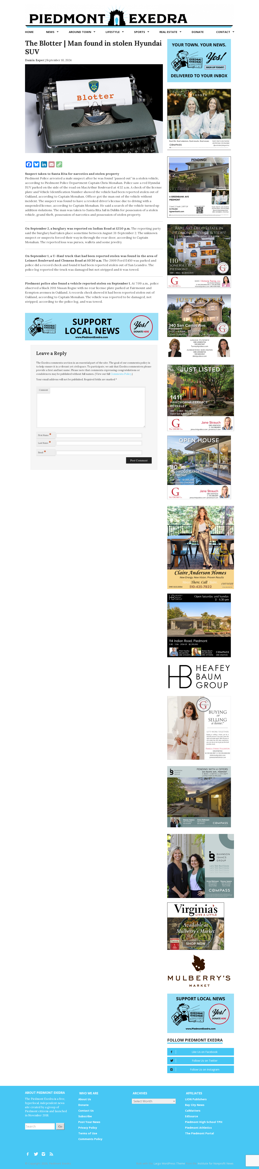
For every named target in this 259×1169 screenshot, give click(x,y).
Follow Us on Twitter (204, 1060)
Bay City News (194, 1105)
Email (42, 451)
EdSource (191, 1116)
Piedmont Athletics (198, 1127)
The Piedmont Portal (199, 1133)
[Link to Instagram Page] (45, 1152)
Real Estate (168, 32)
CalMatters (192, 1110)
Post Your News (89, 1122)
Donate (198, 32)
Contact (223, 32)
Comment (43, 390)
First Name (44, 434)
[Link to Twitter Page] (37, 1152)
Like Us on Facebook (204, 1052)
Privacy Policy (87, 1127)
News (50, 32)
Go (60, 1126)
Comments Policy (121, 374)
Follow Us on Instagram (204, 1069)
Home (29, 32)
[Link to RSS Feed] (52, 1152)
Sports (140, 32)
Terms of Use (87, 1133)
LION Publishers (196, 1099)
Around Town (80, 32)
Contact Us (86, 1110)
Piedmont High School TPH (203, 1122)
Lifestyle (113, 32)
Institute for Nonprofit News (215, 1163)
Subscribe (85, 1116)
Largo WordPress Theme (169, 1163)
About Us (84, 1099)
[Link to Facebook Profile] (29, 1152)
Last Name (44, 442)
